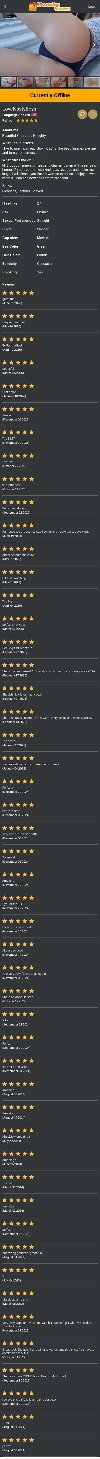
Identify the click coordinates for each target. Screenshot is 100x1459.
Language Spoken (16, 115)
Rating (7, 120)
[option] (8, 82)
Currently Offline (50, 95)
